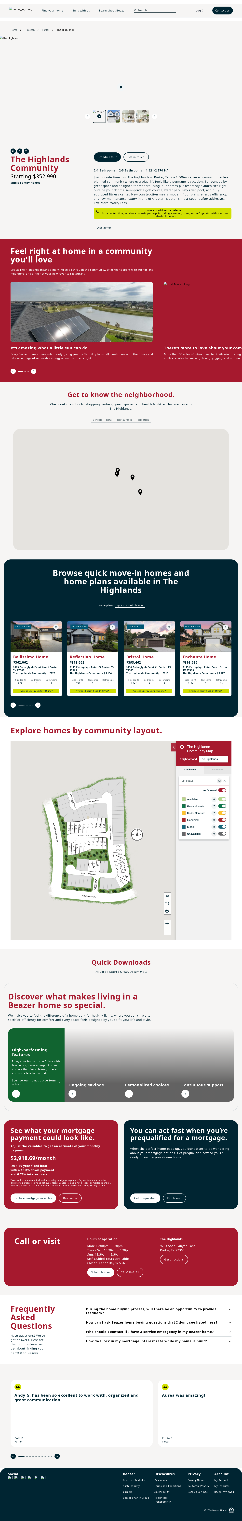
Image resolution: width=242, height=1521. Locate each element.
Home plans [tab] (106, 605)
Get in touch (136, 157)
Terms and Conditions (167, 1485)
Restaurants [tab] (124, 419)
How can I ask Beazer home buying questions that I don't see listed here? (151, 1322)
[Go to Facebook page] (10, 1478)
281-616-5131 (130, 1272)
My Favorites (222, 1485)
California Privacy (198, 1485)
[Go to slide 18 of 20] (48, 1456)
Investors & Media (134, 1480)
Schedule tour (107, 157)
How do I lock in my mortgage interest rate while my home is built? (146, 1341)
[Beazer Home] (21, 10)
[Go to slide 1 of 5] (20, 371)
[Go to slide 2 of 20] (24, 1456)
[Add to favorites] (56, 627)
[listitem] (36, 658)
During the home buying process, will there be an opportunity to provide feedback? (151, 1311)
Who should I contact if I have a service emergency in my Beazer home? (150, 1331)
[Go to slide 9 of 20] (35, 1456)
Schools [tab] (97, 419)
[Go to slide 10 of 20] (36, 1456)
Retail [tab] (109, 419)
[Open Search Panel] (135, 10)
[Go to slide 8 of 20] (33, 1456)
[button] (140, 492)
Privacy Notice (196, 1480)
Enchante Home (199, 656)
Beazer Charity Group (136, 1497)
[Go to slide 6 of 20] (30, 1456)
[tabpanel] (121, 489)
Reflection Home (87, 656)
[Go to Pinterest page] (43, 1478)
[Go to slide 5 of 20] (29, 1456)
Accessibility (162, 1491)
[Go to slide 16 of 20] (45, 1456)
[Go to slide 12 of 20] (39, 1456)
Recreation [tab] (142, 419)
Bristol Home (140, 656)
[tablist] (121, 419)
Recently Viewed (224, 1491)
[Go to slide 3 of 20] (26, 1456)
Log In (200, 10)
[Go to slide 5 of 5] (28, 371)
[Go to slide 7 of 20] (32, 1456)
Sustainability (131, 1485)
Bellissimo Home (30, 656)
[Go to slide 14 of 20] (42, 1456)
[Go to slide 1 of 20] (21, 1456)
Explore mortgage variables (33, 1198)
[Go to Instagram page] (16, 1478)
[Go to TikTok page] (23, 1478)
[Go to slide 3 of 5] (25, 371)
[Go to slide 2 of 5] (24, 371)
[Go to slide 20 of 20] (51, 1456)
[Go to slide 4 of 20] (27, 1456)
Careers (127, 1491)
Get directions (174, 1259)
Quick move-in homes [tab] (130, 605)
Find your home (52, 10)
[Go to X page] (30, 1478)
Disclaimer (104, 227)
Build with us (81, 10)
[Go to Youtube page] (36, 1478)
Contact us (222, 10)
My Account (221, 1480)
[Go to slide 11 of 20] (38, 1456)
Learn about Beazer (112, 10)
